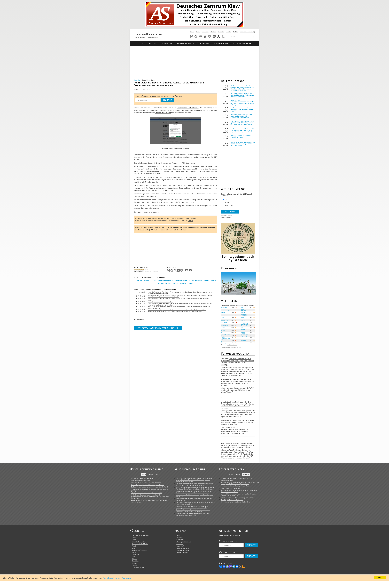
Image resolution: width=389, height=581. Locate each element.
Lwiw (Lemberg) (225, 310)
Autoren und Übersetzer (139, 550)
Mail (190, 270)
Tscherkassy (224, 325)
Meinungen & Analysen (186, 43)
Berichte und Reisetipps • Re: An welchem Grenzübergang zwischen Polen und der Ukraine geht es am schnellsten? (237, 445)
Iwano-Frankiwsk (243, 310)
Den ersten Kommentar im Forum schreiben (158, 328)
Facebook (196, 36)
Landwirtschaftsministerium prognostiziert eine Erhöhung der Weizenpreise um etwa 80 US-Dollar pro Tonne (194, 492)
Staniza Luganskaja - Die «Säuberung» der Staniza (147, 485)
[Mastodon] (230, 566)
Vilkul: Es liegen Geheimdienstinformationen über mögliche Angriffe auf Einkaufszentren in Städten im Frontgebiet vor (242, 103)
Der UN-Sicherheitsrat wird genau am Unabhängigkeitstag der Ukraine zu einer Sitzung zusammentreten (242, 95)
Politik (141, 43)
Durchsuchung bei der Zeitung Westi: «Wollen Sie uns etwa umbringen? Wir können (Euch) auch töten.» (240, 483)
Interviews (204, 43)
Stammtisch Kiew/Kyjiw (139, 542)
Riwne (242, 317)
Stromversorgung (187, 283)
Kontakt (235, 32)
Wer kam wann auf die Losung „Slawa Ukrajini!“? (146, 493)
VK (152, 230)
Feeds (134, 552)
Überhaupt (246, 474)
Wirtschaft (152, 43)
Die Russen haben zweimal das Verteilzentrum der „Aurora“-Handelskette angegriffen (242, 109)
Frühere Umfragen (226, 217)
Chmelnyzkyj (224, 320)
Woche (150, 474)
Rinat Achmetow (165, 283)
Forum (192, 32)
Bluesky (191, 36)
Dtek (154, 280)
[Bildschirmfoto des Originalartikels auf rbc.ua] (175, 132)
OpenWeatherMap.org (232, 344)
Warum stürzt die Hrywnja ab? (140, 480)
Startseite (137, 80)
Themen (134, 565)
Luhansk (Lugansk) (223, 340)
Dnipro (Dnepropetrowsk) (225, 338)
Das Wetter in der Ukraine (140, 544)
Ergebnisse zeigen (226, 215)
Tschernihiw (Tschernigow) (244, 322)
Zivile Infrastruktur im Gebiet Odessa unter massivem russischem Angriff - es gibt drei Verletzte (193, 510)
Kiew (207, 280)
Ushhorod (243, 307)
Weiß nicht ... (230, 206)
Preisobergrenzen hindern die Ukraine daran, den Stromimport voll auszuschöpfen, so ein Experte (241, 116)
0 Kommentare (152, 89)
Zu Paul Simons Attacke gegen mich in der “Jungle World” (149, 487)
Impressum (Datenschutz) (247, 32)
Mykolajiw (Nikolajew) (243, 330)
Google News (193, 227)
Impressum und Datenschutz (141, 535)
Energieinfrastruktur (166, 280)
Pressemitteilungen (221, 43)
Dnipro (147, 280)
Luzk (222, 317)
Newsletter (221, 32)
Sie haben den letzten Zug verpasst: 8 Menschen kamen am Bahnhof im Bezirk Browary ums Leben (180, 295)
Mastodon (205, 36)
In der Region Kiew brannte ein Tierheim (160, 302)
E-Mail (183, 230)
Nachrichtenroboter (242, 43)
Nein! (227, 203)
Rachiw (223, 312)
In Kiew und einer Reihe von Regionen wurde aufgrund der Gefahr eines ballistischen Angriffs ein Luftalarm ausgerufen (179, 307)
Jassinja (243, 312)
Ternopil (223, 315)
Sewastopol (224, 343)
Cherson (139, 280)
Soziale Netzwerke (182, 552)
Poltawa (223, 327)
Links (133, 556)
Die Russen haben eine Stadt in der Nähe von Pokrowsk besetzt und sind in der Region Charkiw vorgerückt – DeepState (242, 130)
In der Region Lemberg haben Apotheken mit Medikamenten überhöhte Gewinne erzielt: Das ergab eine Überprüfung (150, 496)
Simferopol (243, 340)
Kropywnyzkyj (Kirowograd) (244, 325)
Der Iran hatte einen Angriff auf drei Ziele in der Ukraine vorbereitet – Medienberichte (175, 311)
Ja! (226, 200)
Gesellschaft (167, 43)
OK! (379, 577)
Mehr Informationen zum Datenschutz (117, 578)
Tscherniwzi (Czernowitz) (244, 315)
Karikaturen (205, 32)
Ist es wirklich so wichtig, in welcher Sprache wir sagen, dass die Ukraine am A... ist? (238, 494)
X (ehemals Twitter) (142, 230)
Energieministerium (183, 280)
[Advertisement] (194, 60)
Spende (180, 218)
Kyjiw (214, 280)
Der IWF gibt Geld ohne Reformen (142, 478)
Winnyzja (243, 320)
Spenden (228, 32)
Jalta (242, 343)
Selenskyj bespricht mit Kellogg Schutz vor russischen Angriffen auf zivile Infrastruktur (193, 514)
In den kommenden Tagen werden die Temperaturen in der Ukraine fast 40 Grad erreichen (177, 310)
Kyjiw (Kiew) (224, 307)
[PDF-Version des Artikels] (187, 270)
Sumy (242, 327)
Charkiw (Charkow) (243, 333)
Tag (156, 474)
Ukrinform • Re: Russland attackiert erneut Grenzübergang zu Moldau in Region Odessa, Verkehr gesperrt (237, 422)
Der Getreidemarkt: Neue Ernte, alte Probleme (146, 483)
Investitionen (197, 280)
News (200, 36)
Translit (134, 546)
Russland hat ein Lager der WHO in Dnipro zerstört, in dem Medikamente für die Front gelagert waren (178, 299)
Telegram (209, 36)
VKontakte (214, 36)
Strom (176, 283)
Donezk (242, 337)
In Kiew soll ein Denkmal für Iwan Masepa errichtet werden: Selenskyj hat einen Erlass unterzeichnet (242, 143)
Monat (144, 474)
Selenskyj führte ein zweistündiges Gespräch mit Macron (240, 136)
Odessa (223, 330)
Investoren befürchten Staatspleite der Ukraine (236, 486)
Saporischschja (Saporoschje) (244, 335)
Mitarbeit (213, 32)
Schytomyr (224, 322)
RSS (223, 36)
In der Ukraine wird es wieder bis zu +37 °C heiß (163, 297)
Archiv (198, 32)
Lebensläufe (180, 546)
